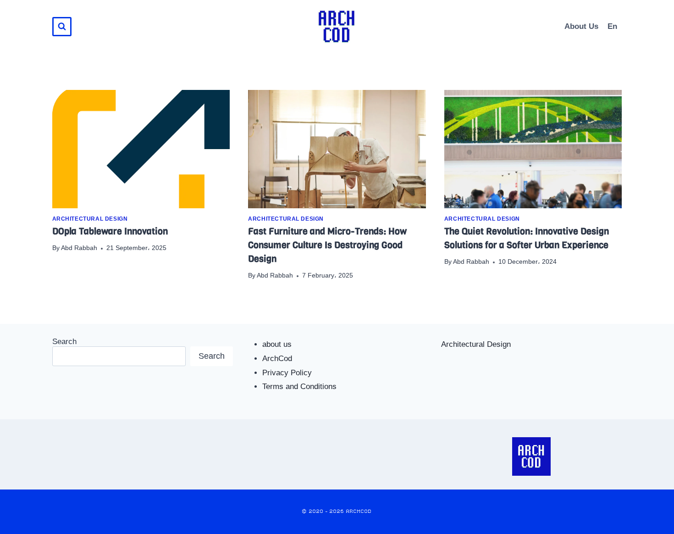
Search (64, 341)
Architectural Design (90, 219)
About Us (581, 26)
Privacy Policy (287, 372)
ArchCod (277, 358)
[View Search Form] (62, 26)
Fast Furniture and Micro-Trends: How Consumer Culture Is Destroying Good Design (327, 245)
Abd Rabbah (79, 248)
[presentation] (141, 149)
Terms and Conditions (299, 386)
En (612, 26)
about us (277, 344)
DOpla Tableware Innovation (110, 231)
